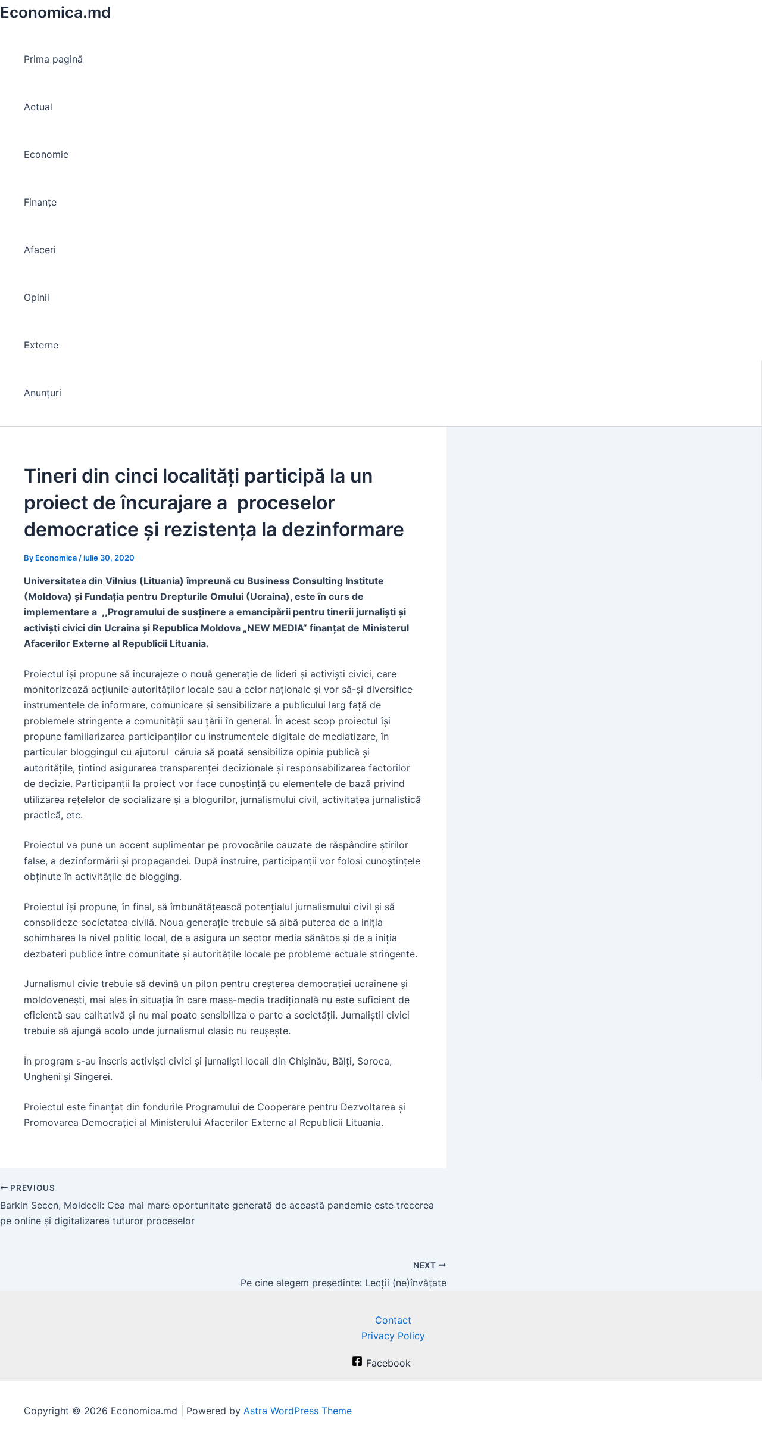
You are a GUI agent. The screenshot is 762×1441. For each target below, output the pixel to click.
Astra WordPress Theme (297, 1411)
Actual (38, 107)
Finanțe (40, 202)
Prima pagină (53, 59)
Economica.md (55, 12)
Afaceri (40, 250)
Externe (41, 345)
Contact (393, 1320)
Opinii (36, 297)
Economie (46, 154)
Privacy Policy (393, 1336)
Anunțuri (42, 393)
